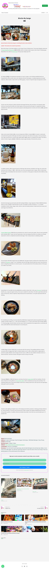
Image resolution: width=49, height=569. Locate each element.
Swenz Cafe (34, 491)
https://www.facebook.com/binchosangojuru (15, 444)
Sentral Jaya (14, 51)
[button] (2, 566)
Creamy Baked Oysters (6, 232)
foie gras (8, 262)
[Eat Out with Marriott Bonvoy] (12, 518)
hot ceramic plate (20, 380)
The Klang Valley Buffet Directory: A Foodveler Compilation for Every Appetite (23, 8)
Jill (2, 523)
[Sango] (8, 488)
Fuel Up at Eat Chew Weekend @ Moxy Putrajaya (10, 533)
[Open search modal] (47, 12)
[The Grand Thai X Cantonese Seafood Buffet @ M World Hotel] (36, 518)
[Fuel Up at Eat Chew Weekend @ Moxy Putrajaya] (24, 529)
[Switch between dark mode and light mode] (46, 12)
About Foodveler (5, 12)
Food (24, 20)
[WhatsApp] (41, 12)
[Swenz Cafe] (40, 483)
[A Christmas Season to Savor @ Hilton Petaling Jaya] (24, 482)
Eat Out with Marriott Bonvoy (7, 521)
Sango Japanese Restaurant (8, 50)
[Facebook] (24, 566)
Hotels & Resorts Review (13, 2)
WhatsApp (45, 5)
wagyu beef (30, 379)
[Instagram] (44, 12)
